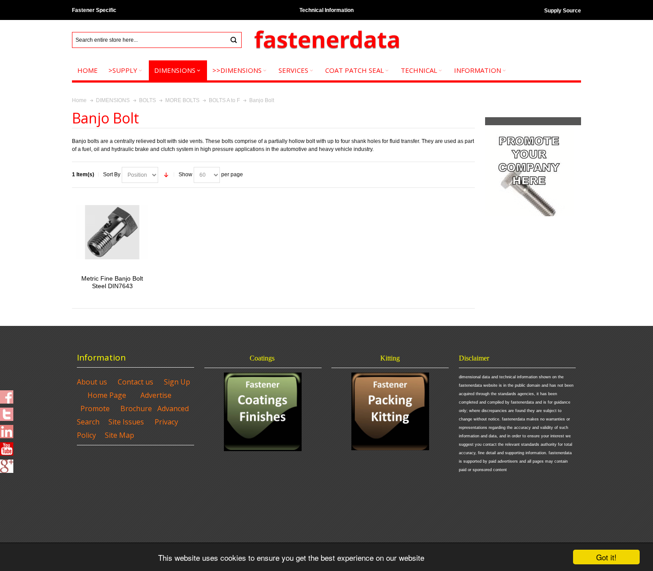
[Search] (233, 40)
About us (92, 382)
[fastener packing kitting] (390, 411)
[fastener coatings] (263, 412)
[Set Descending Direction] (166, 175)
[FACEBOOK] (6, 394)
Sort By (111, 174)
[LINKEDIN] (6, 429)
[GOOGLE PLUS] (6, 463)
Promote (95, 408)
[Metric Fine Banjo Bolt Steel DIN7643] (112, 232)
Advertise (155, 395)
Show (185, 174)
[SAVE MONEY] (529, 129)
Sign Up (177, 382)
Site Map (119, 435)
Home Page (107, 395)
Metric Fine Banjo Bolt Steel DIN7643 (112, 282)
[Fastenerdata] (326, 40)
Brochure (136, 408)
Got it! (606, 557)
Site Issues (126, 422)
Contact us (135, 382)
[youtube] (6, 446)
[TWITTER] (6, 411)
